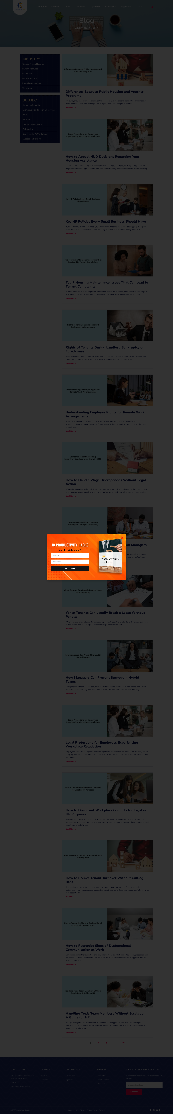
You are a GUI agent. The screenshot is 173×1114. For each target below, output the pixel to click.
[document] (86, 557)
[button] (123, 537)
